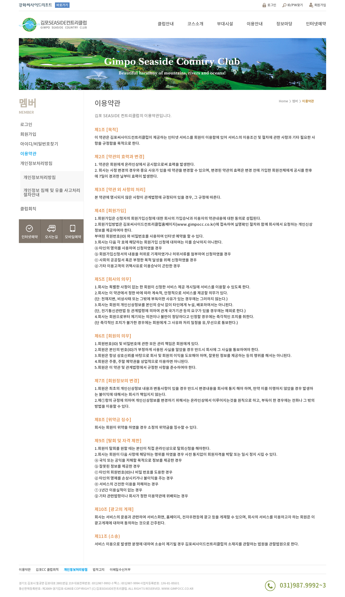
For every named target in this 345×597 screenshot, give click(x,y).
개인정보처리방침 (36, 163)
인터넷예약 (316, 24)
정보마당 (284, 24)
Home (283, 101)
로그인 (271, 5)
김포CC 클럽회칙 (47, 570)
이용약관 (28, 154)
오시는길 (51, 237)
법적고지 (99, 570)
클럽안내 (166, 24)
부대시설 (225, 24)
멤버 (295, 101)
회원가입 (320, 5)
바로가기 (62, 5)
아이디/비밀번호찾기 (39, 144)
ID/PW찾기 (295, 5)
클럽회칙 (28, 209)
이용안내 (255, 24)
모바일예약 (73, 237)
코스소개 (195, 24)
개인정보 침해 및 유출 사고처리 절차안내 (51, 192)
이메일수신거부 (120, 570)
